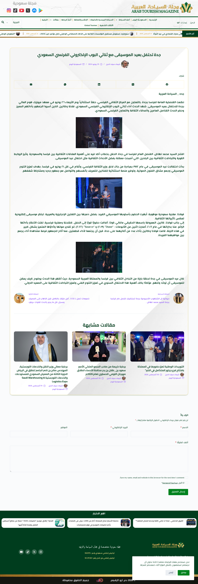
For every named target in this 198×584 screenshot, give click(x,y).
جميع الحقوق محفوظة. (75, 580)
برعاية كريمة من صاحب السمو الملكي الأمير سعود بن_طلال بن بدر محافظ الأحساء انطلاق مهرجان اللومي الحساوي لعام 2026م (101, 370)
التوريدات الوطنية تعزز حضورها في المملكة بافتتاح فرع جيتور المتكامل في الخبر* (161, 368)
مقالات (56, 20)
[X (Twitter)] (133, 84)
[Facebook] (167, 84)
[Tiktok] (27, 551)
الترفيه (45, 20)
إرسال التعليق (178, 492)
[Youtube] (21, 551)
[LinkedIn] (99, 84)
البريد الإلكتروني (119, 427)
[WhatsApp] (65, 84)
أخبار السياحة (124, 20)
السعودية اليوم (139, 20)
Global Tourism (90, 25)
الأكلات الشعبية (106, 25)
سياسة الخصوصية (169, 483)
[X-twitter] (34, 551)
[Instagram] (40, 551)
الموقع (64, 427)
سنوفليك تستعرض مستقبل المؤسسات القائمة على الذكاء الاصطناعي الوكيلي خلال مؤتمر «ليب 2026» (96, 34)
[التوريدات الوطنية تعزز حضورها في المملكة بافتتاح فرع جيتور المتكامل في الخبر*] (157, 346)
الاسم (184, 427)
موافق (183, 572)
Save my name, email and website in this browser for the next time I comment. (152, 477)
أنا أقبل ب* (172, 483)
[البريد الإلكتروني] (31, 84)
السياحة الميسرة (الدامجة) (101, 20)
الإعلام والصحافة (81, 20)
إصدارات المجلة (182, 22)
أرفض (171, 572)
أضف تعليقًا (181, 442)
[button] (3, 22)
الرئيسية (153, 20)
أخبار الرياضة (66, 20)
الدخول (192, 22)
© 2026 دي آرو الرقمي (122, 580)
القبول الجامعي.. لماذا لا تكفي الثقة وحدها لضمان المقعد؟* (159, 521)
